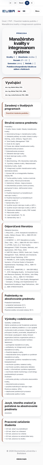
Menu (37, 11)
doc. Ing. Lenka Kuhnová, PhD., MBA (16, 95)
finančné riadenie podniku (25, 21)
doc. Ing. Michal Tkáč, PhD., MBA (15, 91)
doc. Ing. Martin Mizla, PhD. (14, 87)
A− (11, 3)
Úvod (4, 21)
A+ (15, 3)
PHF (10, 21)
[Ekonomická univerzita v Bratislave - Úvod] (8, 11)
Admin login (21, 459)
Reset (21, 3)
